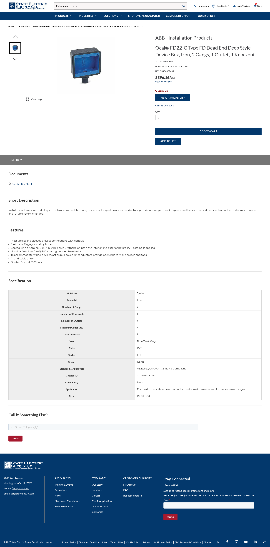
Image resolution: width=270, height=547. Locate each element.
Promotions (61, 490)
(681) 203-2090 (20, 488)
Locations (97, 490)
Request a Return (132, 495)
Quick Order (206, 15)
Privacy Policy (69, 542)
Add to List (168, 141)
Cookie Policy (133, 542)
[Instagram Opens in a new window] (236, 541)
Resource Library (64, 506)
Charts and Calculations (67, 500)
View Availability (172, 97)
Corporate (97, 511)
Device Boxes (121, 26)
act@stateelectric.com (22, 493)
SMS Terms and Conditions (188, 542)
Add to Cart (208, 131)
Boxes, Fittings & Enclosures (48, 26)
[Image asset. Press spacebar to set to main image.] (15, 48)
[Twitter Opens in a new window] (217, 541)
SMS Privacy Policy (162, 542)
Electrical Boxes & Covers (80, 26)
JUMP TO (14, 159)
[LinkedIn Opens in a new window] (255, 541)
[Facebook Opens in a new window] (227, 541)
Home (11, 26)
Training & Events (64, 484)
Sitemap (208, 542)
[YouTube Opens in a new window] (246, 541)
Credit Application (102, 500)
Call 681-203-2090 (164, 105)
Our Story (97, 484)
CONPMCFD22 (138, 26)
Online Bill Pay (100, 506)
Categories (24, 26)
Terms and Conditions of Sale (93, 542)
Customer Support (179, 15)
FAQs (126, 490)
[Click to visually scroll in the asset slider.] (15, 36)
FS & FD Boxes (104, 26)
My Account (129, 484)
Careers (96, 495)
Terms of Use (116, 542)
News (58, 495)
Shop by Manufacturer (144, 15)
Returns (146, 542)
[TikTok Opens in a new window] (264, 541)
